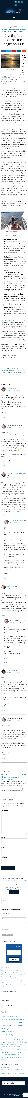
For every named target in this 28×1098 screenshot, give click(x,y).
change (10, 1029)
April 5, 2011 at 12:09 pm (14, 427)
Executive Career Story (15, 1029)
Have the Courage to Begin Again (9, 977)
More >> (20, 1070)
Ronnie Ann (10, 388)
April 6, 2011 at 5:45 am (16, 523)
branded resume (9, 1016)
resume (24, 1046)
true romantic (5, 90)
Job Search (15, 1070)
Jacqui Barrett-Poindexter (14, 370)
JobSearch (9, 1042)
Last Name (4, 924)
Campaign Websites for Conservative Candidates (13, 1073)
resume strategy (10, 1052)
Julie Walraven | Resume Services (16, 473)
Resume (3, 1070)
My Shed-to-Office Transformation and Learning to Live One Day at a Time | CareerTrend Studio (13, 974)
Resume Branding (5, 1050)
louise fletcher (11, 670)
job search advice (16, 1042)
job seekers (23, 1042)
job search (16, 375)
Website (4, 857)
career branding (11, 1020)
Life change (3, 1044)
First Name (4, 918)
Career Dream (21, 372)
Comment (4, 810)
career (17, 1016)
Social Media (18, 1055)
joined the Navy (5, 131)
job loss (21, 1039)
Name (3, 837)
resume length (11, 1050)
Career (10, 1070)
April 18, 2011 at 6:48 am (17, 622)
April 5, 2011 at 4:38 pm (13, 478)
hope (10, 375)
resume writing (10, 1054)
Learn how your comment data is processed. (13, 880)
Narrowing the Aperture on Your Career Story (12, 971)
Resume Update (19, 1052)
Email (3, 847)
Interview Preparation (20, 1037)
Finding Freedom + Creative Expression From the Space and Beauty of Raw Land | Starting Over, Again (13, 981)
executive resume (8, 1031)
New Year (21, 1044)
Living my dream (6, 320)
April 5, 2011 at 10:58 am (14, 390)
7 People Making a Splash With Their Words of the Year (13, 986)
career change (19, 1019)
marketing (17, 1044)
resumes (17, 1049)
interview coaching (11, 1037)
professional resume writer (11, 1046)
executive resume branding (11, 1033)
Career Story (14, 1026)
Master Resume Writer (16, 520)
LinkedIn (7, 1044)
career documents (8, 1023)
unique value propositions (13, 1057)
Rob (23, 59)
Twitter (7, 1070)
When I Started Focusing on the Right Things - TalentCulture (13, 776)
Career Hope (14, 368)
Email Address (5, 913)
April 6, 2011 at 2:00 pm (13, 720)
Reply (3, 417)
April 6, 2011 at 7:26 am (13, 672)
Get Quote (14, 892)
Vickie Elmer (10, 586)
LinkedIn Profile (11, 1044)
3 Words (2, 1016)
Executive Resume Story (17, 1035)
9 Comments (21, 31)
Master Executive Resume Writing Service (14, 11)
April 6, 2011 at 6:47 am (13, 588)
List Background (5, 929)
